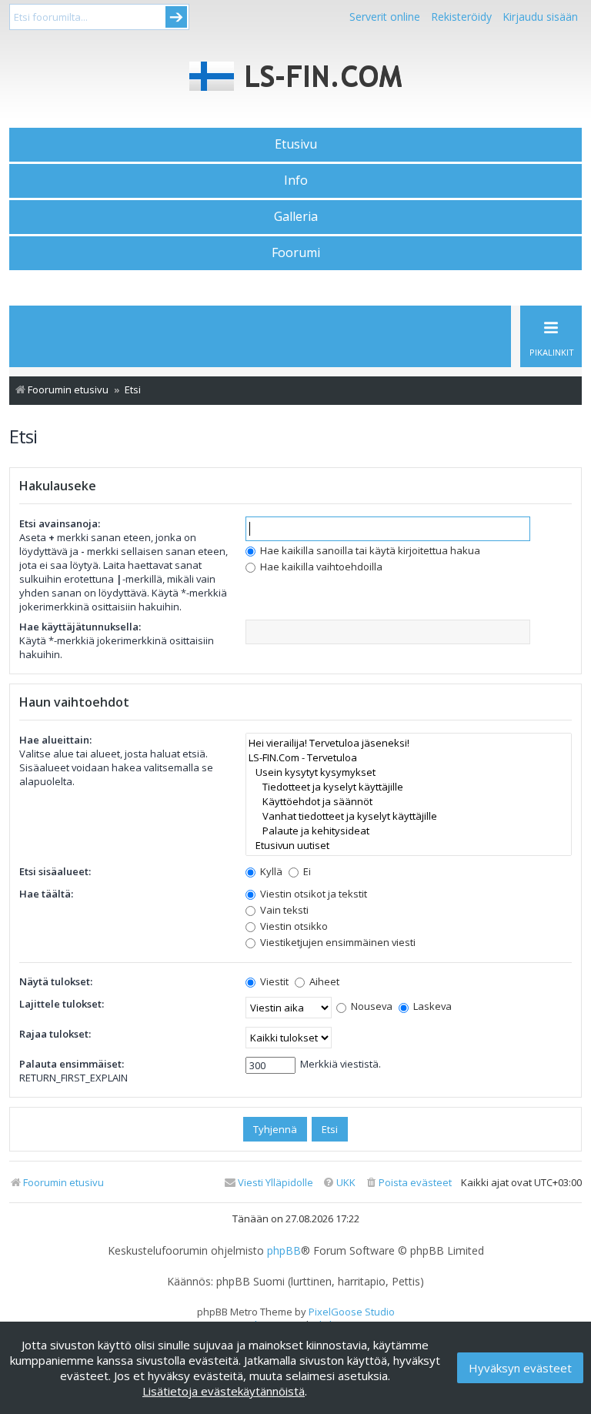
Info (296, 180)
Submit (176, 17)
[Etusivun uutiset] (408, 845)
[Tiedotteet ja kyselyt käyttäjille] (408, 787)
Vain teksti (283, 910)
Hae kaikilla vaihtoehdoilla (320, 566)
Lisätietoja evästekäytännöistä (223, 1391)
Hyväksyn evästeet (520, 1368)
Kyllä (270, 871)
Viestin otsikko (293, 926)
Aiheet (323, 981)
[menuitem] (408, 1183)
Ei (306, 871)
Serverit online (384, 16)
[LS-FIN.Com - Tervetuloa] (408, 757)
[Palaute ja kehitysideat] (408, 831)
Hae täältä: (46, 894)
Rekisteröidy (461, 16)
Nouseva (370, 1006)
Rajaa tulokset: (55, 1034)
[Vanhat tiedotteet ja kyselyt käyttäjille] (408, 816)
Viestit (273, 981)
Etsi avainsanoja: (59, 523)
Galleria (296, 216)
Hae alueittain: (55, 740)
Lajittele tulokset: (61, 1004)
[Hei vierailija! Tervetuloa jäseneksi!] (408, 743)
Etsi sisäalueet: (55, 871)
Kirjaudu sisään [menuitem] (540, 16)
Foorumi (296, 252)
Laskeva (431, 1006)
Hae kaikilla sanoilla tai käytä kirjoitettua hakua (369, 550)
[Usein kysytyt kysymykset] (408, 772)
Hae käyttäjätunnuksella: (80, 626)
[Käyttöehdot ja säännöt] (408, 801)
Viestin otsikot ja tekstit (312, 894)
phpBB (284, 1251)
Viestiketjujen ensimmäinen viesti (337, 942)
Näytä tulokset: (55, 981)
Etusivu (296, 143)
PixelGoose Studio (352, 1312)
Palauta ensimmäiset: (71, 1064)
